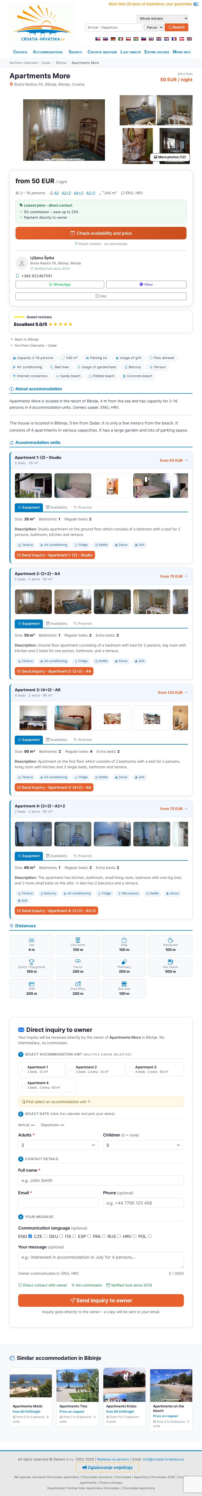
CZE (39, 1236)
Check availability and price (104, 233)
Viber (148, 284)
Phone (118, 1192)
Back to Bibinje (26, 339)
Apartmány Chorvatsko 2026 (154, 1477)
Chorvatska (123, 1477)
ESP (82, 1236)
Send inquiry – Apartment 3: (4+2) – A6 (56, 787)
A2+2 (66, 193)
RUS (112, 1236)
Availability (58, 507)
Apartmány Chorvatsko (103, 1488)
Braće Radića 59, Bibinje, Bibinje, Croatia (49, 84)
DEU (54, 1236)
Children (121, 1135)
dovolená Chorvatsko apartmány (55, 1477)
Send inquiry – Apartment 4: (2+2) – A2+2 (59, 910)
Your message (41, 1246)
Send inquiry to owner (104, 1300)
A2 (56, 193)
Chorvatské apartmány (138, 1488)
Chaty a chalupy (110, 1482)
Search (178, 27)
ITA (69, 1236)
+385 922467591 (36, 276)
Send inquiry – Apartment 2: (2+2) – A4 (56, 671)
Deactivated (56, 1488)
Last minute (130, 52)
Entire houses (156, 52)
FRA (97, 1236)
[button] (101, 321)
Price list (85, 507)
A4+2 (78, 193)
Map (103, 296)
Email (25, 1192)
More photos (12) (172, 157)
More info (182, 52)
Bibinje (61, 63)
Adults (26, 1135)
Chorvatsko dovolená (97, 1477)
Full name (29, 1170)
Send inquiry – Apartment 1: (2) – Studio (57, 555)
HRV (128, 1236)
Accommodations (48, 52)
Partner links (76, 1488)
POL (143, 1236)
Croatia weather (102, 52)
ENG (23, 1236)
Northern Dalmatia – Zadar (30, 63)
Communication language (52, 1228)
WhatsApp (61, 284)
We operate (22, 1477)
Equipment (31, 507)
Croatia (20, 52)
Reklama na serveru (113, 1459)
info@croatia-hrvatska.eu (163, 1459)
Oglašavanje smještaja (110, 1467)
